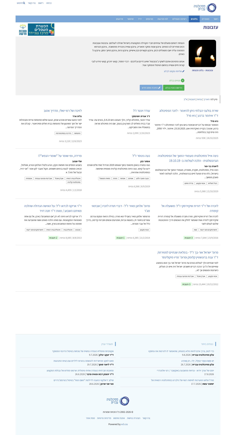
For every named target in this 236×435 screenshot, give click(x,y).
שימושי (130, 18)
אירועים (119, 18)
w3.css (124, 424)
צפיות (199, 99)
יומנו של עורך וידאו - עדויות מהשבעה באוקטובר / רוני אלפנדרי (185, 370)
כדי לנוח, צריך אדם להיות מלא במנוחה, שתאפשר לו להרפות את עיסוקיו (181, 351)
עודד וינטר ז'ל (141, 110)
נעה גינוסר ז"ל (141, 155)
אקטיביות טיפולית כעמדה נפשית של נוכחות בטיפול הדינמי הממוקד (83, 351)
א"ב (185, 99)
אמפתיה (29, 178)
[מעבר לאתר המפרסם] (36, 29)
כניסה (48, 2)
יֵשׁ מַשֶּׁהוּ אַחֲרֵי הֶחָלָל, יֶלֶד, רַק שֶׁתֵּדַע (197, 360)
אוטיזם (130, 178)
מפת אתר (90, 418)
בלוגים (194, 18)
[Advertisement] (136, 312)
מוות (195, 229)
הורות (115, 178)
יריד (140, 18)
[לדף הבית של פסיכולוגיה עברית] (205, 8)
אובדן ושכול (59, 178)
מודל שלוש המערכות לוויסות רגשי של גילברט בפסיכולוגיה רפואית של (182, 380)
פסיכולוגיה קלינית (73, 182)
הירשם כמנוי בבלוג (173, 87)
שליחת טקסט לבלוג (173, 71)
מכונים (77, 229)
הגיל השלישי (212, 183)
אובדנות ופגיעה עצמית (43, 178)
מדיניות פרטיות (104, 418)
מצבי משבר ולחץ (142, 178)
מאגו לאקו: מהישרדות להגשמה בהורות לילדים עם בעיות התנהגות (84, 360)
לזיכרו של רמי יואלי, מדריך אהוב (63, 110)
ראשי (216, 18)
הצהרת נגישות (133, 418)
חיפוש (20, 2)
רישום (40, 2)
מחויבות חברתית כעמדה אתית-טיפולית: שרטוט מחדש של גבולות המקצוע (80, 370)
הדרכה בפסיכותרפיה (63, 133)
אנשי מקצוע (200, 183)
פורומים (149, 18)
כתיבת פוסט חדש (150, 87)
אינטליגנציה (67, 229)
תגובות (192, 99)
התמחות (77, 133)
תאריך (207, 99)
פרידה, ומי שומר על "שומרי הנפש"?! (60, 155)
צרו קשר (32, 2)
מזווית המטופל (104, 178)
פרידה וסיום (189, 183)
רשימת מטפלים (179, 18)
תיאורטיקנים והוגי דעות (208, 229)
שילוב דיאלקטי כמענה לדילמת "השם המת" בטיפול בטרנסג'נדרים (84, 380)
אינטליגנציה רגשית (73, 178)
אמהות (122, 178)
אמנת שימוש (119, 418)
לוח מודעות (162, 18)
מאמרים (205, 18)
